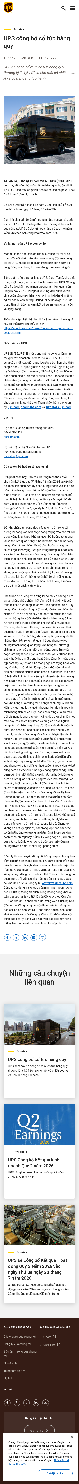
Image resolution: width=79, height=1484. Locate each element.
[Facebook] (7, 1404)
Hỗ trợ (8, 1378)
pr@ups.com (12, 437)
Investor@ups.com (16, 456)
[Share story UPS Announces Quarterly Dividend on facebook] (7, 937)
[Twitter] (17, 1404)
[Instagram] (26, 1404)
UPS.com (48, 1337)
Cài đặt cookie (55, 1473)
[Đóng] (72, 1437)
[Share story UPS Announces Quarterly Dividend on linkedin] (25, 937)
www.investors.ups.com (57, 883)
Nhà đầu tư (11, 1363)
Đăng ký (37, 1430)
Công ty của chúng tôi (17, 1344)
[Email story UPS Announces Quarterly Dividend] (33, 937)
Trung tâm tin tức (14, 1371)
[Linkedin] (36, 1404)
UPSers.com (50, 1345)
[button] (65, 7)
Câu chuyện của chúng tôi (20, 1336)
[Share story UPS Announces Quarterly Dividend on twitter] (16, 937)
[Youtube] (45, 1404)
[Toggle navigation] (72, 7)
